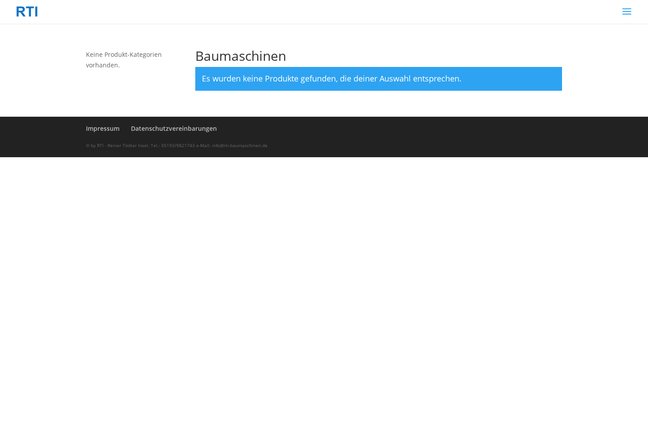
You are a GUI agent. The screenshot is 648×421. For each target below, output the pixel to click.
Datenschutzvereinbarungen (174, 128)
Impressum (102, 128)
